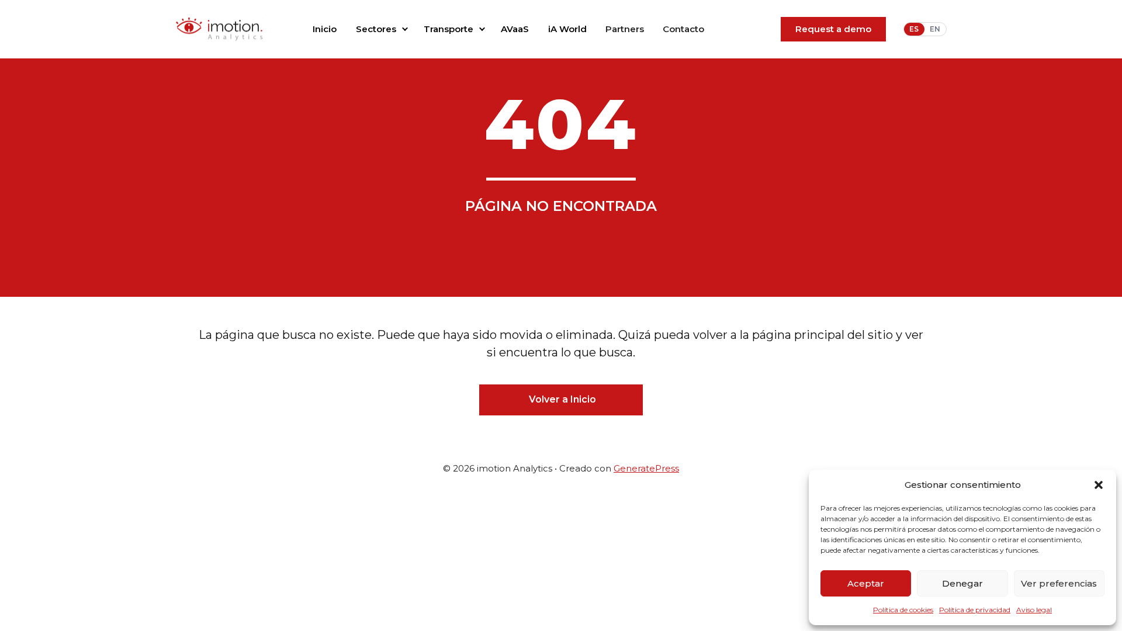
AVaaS (515, 28)
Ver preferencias (1059, 583)
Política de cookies (903, 609)
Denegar (962, 583)
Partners (624, 28)
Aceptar (865, 583)
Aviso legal (1034, 609)
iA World (567, 28)
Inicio (325, 28)
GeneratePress (646, 468)
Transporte (448, 28)
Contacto (683, 28)
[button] (1098, 485)
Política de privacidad (974, 609)
